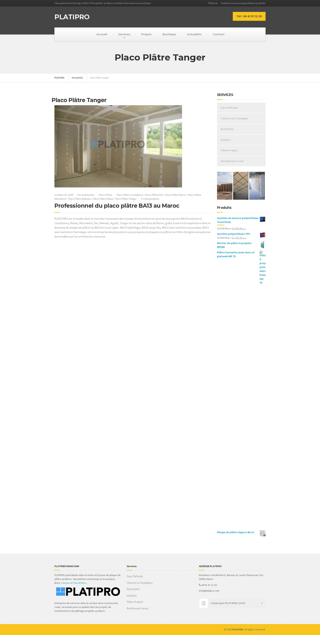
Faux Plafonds (229, 107)
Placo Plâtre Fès (154, 195)
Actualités (194, 34)
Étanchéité (227, 128)
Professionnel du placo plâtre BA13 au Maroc (116, 205)
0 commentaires (150, 198)
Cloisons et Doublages (234, 118)
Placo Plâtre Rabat (103, 198)
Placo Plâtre (105, 195)
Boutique (169, 34)
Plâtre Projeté (229, 150)
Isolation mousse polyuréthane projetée (243, 3)
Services (124, 34)
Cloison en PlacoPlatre (73, 583)
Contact (218, 34)
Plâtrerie (213, 3)
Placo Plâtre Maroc (175, 195)
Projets (146, 34)
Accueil (101, 34)
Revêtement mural (232, 161)
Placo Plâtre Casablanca (130, 195)
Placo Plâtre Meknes (79, 198)
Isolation (226, 139)
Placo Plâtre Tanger (126, 198)
